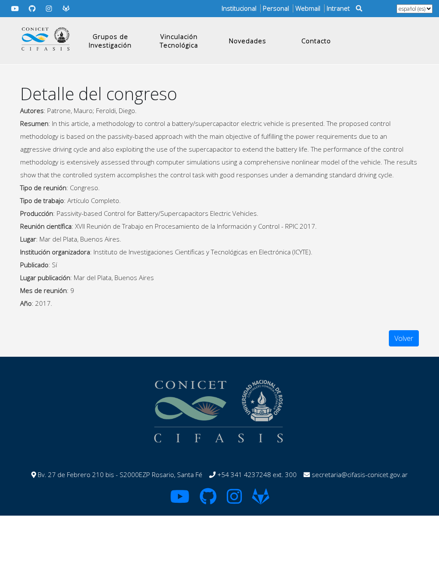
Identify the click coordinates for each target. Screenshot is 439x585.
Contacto (316, 40)
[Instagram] (49, 8)
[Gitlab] (66, 8)
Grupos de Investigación (110, 40)
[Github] (32, 8)
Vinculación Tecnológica (179, 40)
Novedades (247, 40)
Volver (403, 338)
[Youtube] (15, 8)
